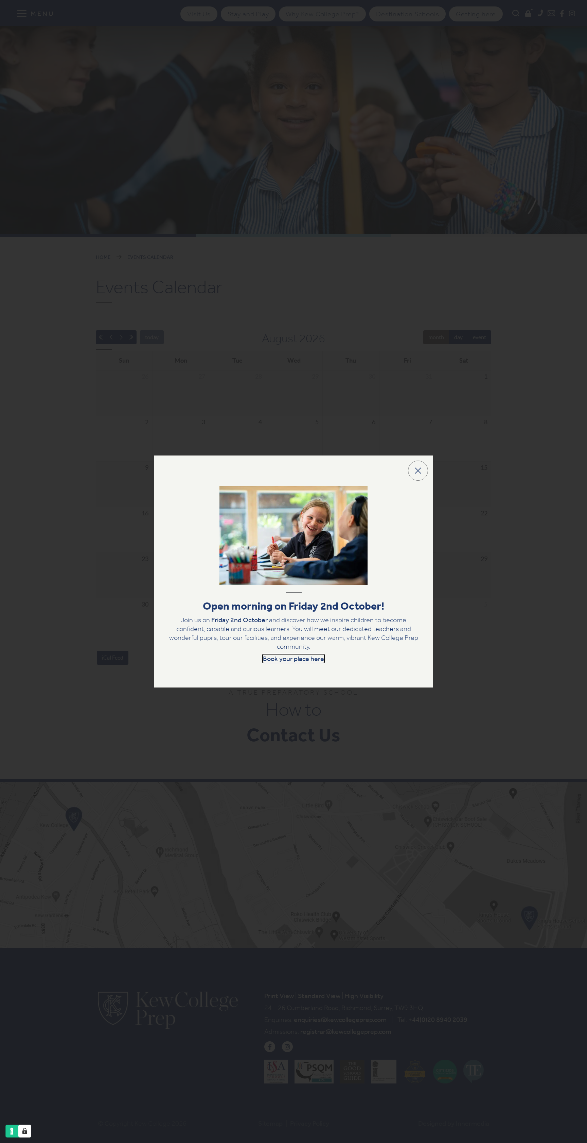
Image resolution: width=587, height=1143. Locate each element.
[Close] (418, 471)
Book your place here (293, 659)
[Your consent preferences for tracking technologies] (24, 1131)
